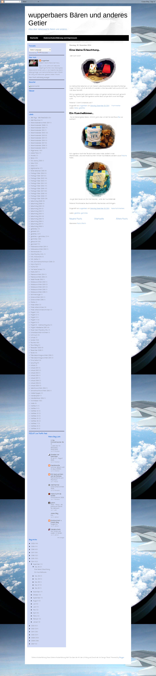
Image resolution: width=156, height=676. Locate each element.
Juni (34, 607)
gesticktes (84, 213)
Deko (32, 163)
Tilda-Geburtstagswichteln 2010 (41, 355)
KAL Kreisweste (36, 257)
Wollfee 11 (34, 406)
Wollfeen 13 (34, 416)
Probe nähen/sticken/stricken (40, 310)
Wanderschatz (55, 529)
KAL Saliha (34, 259)
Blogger (121, 657)
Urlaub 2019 (35, 383)
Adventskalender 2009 (38, 125)
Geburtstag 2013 (36, 214)
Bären (33, 158)
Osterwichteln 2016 (37, 300)
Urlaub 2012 (35, 370)
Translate (45, 53)
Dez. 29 (37, 576)
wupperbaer (45, 61)
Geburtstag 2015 (36, 219)
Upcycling (34, 363)
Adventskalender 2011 (37, 130)
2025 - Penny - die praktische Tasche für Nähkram (57, 506)
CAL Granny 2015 (36, 161)
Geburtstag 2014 (36, 216)
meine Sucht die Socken (56, 495)
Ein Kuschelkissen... (81, 113)
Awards (33, 156)
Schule (33, 338)
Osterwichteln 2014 (37, 297)
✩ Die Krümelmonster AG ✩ (57, 442)
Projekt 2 (34, 315)
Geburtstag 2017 (36, 224)
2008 (33, 641)
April (35, 613)
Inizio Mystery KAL (37, 254)
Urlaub (33, 365)
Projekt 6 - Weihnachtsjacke (40, 325)
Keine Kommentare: (117, 208)
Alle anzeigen (60, 538)
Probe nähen (35, 305)
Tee (119, 117)
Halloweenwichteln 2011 (38, 247)
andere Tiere (35, 153)
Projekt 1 (33, 312)
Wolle (32, 403)
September (37, 598)
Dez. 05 (37, 588)
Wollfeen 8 (34, 426)
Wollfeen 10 (34, 411)
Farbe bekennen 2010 (37, 171)
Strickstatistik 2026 (57, 498)
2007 (33, 644)
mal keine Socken (36, 269)
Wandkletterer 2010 (37, 398)
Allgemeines (35, 151)
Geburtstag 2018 (36, 226)
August (35, 601)
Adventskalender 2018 (38, 145)
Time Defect (35, 360)
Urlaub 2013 (34, 373)
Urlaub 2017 (34, 378)
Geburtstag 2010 (36, 206)
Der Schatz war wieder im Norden (56, 532)
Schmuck (34, 335)
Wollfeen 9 (34, 429)
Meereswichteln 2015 (38, 277)
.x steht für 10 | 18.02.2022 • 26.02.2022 (56, 448)
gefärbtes (34, 229)
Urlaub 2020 (35, 386)
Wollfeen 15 (34, 418)
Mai (34, 610)
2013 (33, 626)
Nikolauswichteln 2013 (38, 284)
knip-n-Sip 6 (35, 264)
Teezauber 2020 (36, 348)
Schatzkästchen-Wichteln (39, 333)
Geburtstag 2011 (36, 209)
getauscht (34, 242)
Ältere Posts (122, 218)
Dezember (36, 564)
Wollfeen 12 (34, 413)
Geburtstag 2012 (36, 211)
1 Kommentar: (116, 106)
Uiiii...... (52, 515)
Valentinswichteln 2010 (38, 388)
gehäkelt (33, 231)
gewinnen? (34, 244)
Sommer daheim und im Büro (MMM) (57, 468)
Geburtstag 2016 (36, 221)
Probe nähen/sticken (37, 307)
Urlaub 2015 (35, 375)
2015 (33, 558)
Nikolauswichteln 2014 (38, 287)
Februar (36, 619)
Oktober (36, 595)
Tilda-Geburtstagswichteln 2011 (41, 358)
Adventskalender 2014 (38, 138)
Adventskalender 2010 (38, 128)
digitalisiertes (35, 168)
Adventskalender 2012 (38, 133)
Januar (35, 622)
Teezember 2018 (36, 350)
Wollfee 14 (34, 408)
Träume (124, 156)
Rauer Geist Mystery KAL (39, 330)
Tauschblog (34, 345)
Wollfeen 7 (34, 423)
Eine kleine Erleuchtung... (84, 49)
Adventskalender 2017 (38, 143)
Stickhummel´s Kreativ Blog (56, 521)
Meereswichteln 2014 (38, 274)
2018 (33, 549)
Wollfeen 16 (34, 421)
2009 (33, 638)
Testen (33, 353)
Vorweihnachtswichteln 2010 (40, 391)
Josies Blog (54, 513)
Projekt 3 (34, 317)
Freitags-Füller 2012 (37, 178)
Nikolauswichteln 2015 (38, 290)
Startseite (34, 38)
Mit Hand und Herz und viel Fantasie (57, 475)
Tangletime (54, 524)
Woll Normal (55, 485)
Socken (33, 340)
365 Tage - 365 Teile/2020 (39, 118)
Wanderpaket (35, 396)
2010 (33, 635)
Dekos (76, 108)
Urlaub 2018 (35, 381)
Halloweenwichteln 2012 (38, 249)
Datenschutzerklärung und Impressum (60, 38)
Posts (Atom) (81, 223)
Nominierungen (36, 295)
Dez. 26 (37, 582)
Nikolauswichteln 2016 (38, 292)
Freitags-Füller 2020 (37, 199)
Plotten (33, 302)
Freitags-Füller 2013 (37, 181)
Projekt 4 (34, 320)
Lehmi (53, 503)
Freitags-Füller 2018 (37, 194)
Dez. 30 (37, 567)
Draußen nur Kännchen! (55, 456)
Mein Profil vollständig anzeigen (39, 77)
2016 (33, 556)
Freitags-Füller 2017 (37, 191)
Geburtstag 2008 (36, 201)
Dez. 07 (37, 585)
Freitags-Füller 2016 (37, 189)
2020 (33, 543)
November (36, 592)
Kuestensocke (55, 465)
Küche (33, 267)
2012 (33, 629)
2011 (32, 632)
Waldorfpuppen (36, 393)
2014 (33, 562)
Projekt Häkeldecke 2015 (39, 328)
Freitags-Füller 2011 (37, 176)
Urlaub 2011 (34, 368)
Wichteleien (34, 401)
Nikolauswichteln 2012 (38, 282)
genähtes (82, 108)
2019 (33, 546)
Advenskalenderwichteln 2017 (40, 123)
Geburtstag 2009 (36, 204)
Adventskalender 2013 (38, 135)
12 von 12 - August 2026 (57, 459)
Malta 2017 (34, 272)
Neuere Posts (75, 218)
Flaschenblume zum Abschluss (57, 479)
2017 (33, 553)
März (35, 616)
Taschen (33, 343)
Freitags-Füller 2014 (37, 183)
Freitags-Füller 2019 (37, 196)
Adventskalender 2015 (38, 140)
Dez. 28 (37, 579)
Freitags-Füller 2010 (37, 173)
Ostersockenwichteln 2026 (57, 488)
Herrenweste (35, 252)
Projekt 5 (34, 322)
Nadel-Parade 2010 (37, 279)
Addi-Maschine (35, 120)
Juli (34, 604)
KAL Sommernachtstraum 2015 (41, 262)
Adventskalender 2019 (38, 148)
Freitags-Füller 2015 (37, 186)
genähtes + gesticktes (38, 236)
